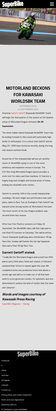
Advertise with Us (8, 404)
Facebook (5, 360)
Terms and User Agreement (12, 399)
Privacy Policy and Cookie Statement (16, 394)
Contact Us (6, 389)
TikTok (3, 370)
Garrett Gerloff (18, 113)
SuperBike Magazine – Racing (15, 304)
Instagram (5, 380)
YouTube (4, 375)
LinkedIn (4, 385)
